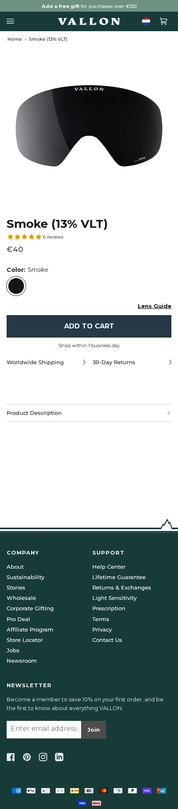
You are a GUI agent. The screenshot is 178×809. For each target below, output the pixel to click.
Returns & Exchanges (121, 587)
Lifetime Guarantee (119, 577)
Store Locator (25, 639)
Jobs (13, 650)
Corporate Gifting (30, 608)
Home (14, 39)
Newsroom (22, 660)
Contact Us (107, 639)
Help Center (108, 566)
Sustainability (25, 577)
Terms (100, 619)
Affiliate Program (30, 629)
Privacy (102, 629)
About (15, 566)
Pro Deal (18, 619)
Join (93, 729)
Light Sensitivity (114, 597)
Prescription (108, 608)
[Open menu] (13, 21)
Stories (16, 587)
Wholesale (21, 597)
